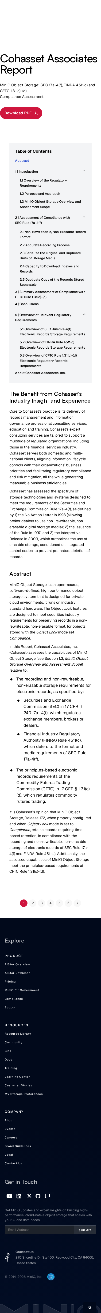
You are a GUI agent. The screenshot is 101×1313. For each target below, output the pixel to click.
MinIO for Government (22, 990)
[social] (19, 1196)
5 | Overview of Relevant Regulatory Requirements (43, 317)
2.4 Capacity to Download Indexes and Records (49, 268)
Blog (8, 1051)
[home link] (7, 1257)
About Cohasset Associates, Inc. (40, 373)
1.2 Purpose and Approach (40, 194)
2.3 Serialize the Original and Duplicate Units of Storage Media (50, 255)
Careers (11, 1137)
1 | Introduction (26, 171)
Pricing (10, 981)
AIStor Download (18, 973)
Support (11, 1007)
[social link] (9, 1196)
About (9, 1120)
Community (14, 1042)
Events (10, 1129)
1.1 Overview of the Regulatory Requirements (43, 183)
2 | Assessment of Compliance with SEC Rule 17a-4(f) (42, 220)
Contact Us (13, 1163)
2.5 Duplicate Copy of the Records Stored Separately (52, 282)
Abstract (22, 160)
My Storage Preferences (24, 1094)
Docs (8, 1059)
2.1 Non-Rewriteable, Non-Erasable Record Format (53, 234)
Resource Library (18, 1034)
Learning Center (17, 1077)
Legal (9, 1155)
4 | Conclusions (27, 304)
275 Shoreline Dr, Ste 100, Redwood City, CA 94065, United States (55, 1260)
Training (11, 1068)
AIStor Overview (17, 964)
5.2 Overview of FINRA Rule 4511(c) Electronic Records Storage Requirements (52, 344)
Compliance (14, 999)
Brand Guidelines (18, 1146)
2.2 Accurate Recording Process (45, 245)
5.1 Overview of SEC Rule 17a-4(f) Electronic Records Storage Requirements (52, 331)
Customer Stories (18, 1085)
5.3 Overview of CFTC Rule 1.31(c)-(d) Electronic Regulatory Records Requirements (48, 360)
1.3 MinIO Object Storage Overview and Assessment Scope (50, 204)
